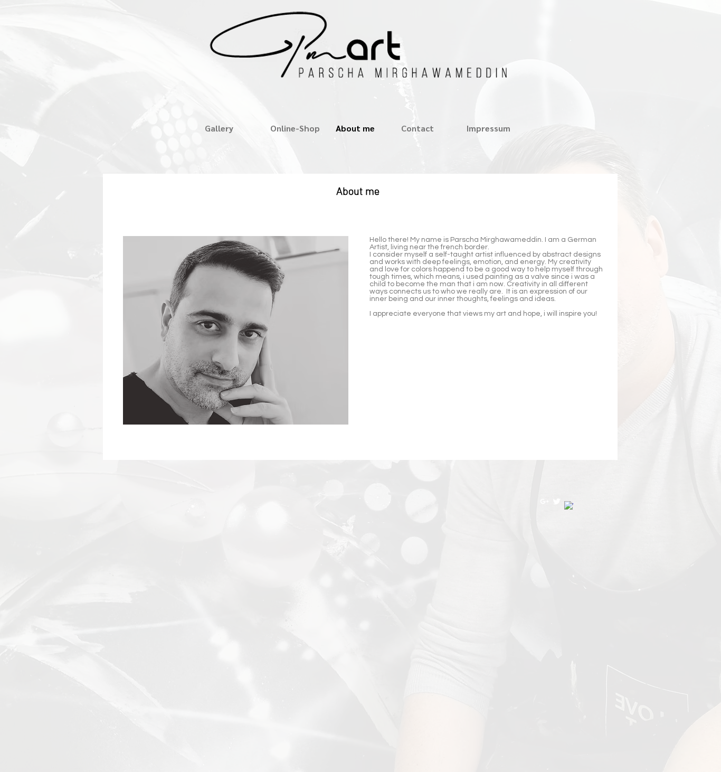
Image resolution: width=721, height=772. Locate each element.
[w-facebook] (568, 505)
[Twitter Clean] (556, 501)
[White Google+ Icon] (544, 501)
